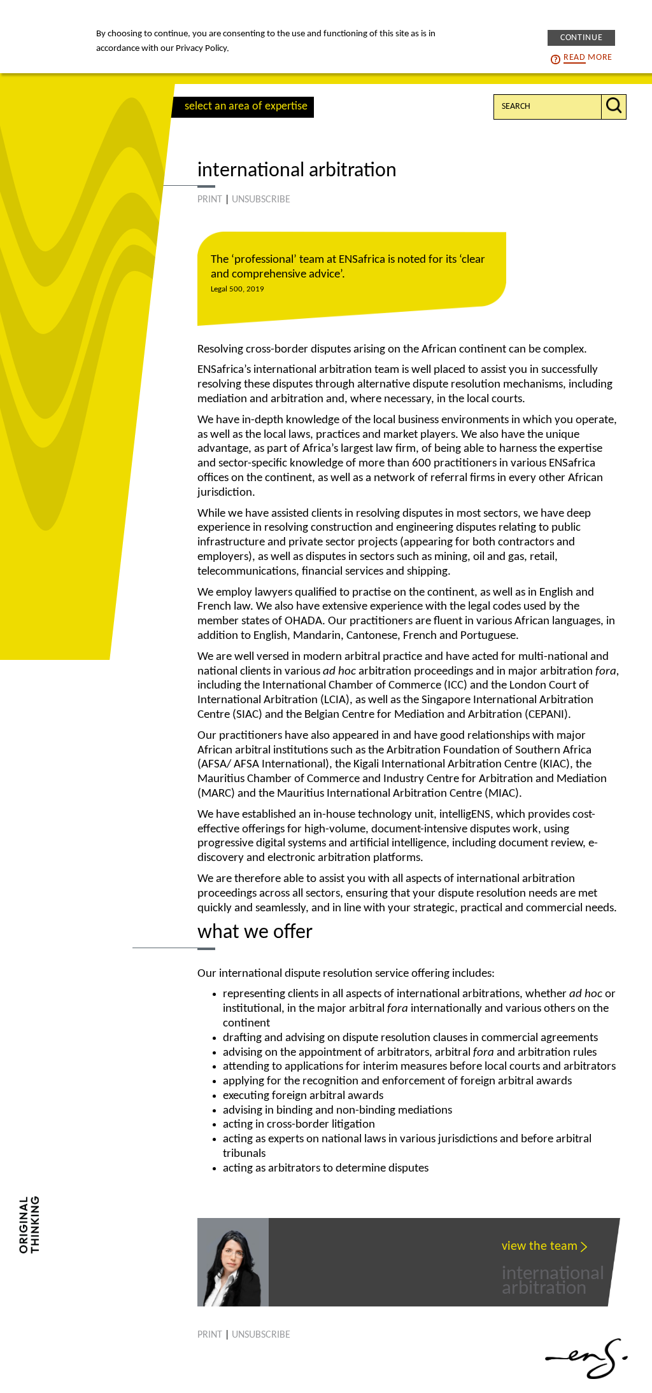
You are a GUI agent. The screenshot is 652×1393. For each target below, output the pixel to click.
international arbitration (553, 1273)
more (588, 57)
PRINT (209, 200)
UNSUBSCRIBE (261, 200)
